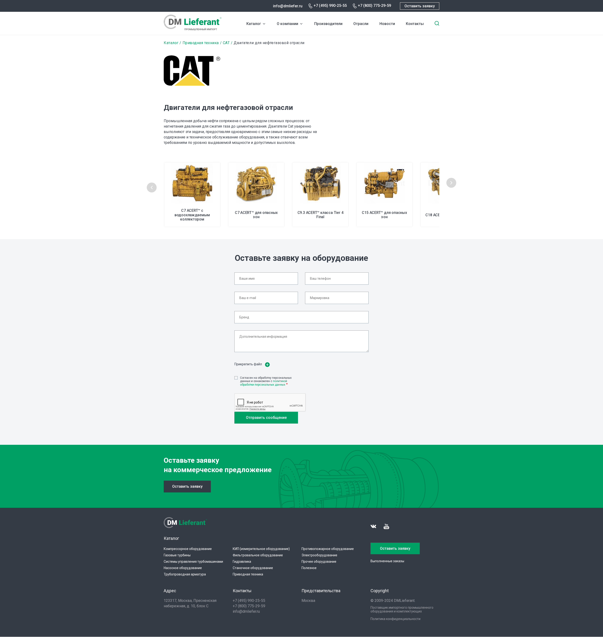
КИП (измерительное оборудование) (261, 549)
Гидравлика (242, 561)
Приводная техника (201, 43)
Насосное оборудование (183, 568)
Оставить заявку (419, 6)
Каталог (253, 23)
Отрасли (360, 23)
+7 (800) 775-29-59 (374, 5)
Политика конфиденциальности (395, 619)
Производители (328, 23)
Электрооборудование (319, 555)
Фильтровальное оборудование (258, 555)
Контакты (415, 23)
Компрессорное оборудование (188, 549)
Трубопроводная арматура (185, 574)
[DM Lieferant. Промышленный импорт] (192, 29)
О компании (287, 23)
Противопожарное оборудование (328, 549)
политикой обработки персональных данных (263, 382)
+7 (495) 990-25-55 (330, 5)
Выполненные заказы (387, 561)
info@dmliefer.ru (287, 6)
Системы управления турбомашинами (193, 561)
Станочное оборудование (253, 568)
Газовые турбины (177, 555)
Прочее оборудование (319, 561)
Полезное (309, 568)
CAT (226, 43)
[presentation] (152, 187)
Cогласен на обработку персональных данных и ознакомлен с (266, 381)
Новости (387, 23)
